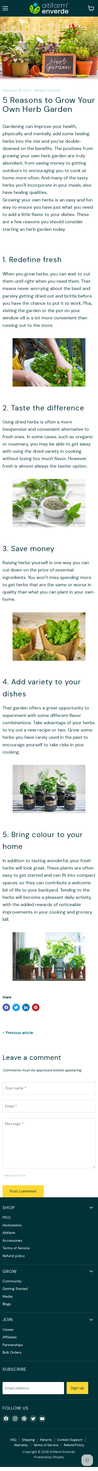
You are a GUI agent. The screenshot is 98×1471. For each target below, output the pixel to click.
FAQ (13, 1440)
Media (8, 1296)
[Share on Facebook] (6, 1007)
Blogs (7, 1304)
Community (12, 1281)
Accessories (12, 1240)
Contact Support (69, 1440)
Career (8, 1329)
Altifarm (9, 1232)
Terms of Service (16, 1248)
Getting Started (15, 1288)
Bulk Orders (12, 1352)
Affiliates (10, 1337)
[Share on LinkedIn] (26, 1007)
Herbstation (12, 1225)
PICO (7, 1217)
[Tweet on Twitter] (16, 1007)
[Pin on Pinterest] (35, 1007)
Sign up (77, 1387)
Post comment (23, 1191)
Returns (46, 1440)
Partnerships (13, 1345)
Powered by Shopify (49, 1457)
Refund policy (14, 1256)
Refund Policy (74, 1445)
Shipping (28, 1440)
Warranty (21, 1445)
